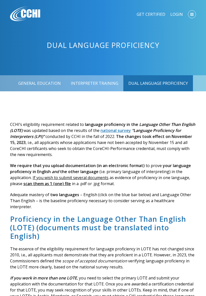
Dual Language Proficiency (158, 83)
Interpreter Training (94, 83)
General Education (39, 83)
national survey (115, 130)
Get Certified (151, 14)
